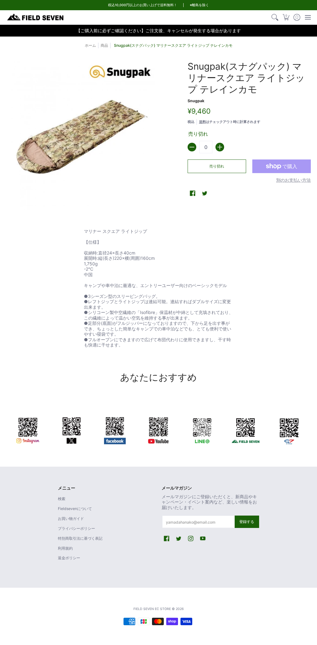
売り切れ (216, 166)
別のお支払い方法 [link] (293, 180)
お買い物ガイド (71, 518)
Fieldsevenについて (75, 508)
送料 (202, 122)
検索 (61, 498)
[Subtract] (192, 147)
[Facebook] (115, 429)
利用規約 (65, 548)
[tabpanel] (158, 289)
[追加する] (219, 147)
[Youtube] (158, 429)
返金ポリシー (69, 558)
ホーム (90, 45)
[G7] (289, 429)
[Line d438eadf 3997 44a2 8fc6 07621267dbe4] (202, 429)
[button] (285, 17)
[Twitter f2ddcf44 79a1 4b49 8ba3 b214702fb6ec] (71, 429)
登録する (246, 521)
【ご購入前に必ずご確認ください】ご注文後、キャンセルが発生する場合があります (158, 30)
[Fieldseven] (245, 429)
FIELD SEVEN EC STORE (152, 609)
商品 (104, 45)
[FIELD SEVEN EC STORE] (35, 17)
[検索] (275, 17)
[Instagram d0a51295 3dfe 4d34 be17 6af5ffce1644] (28, 429)
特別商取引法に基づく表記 (80, 538)
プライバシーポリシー (76, 528)
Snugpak (196, 100)
